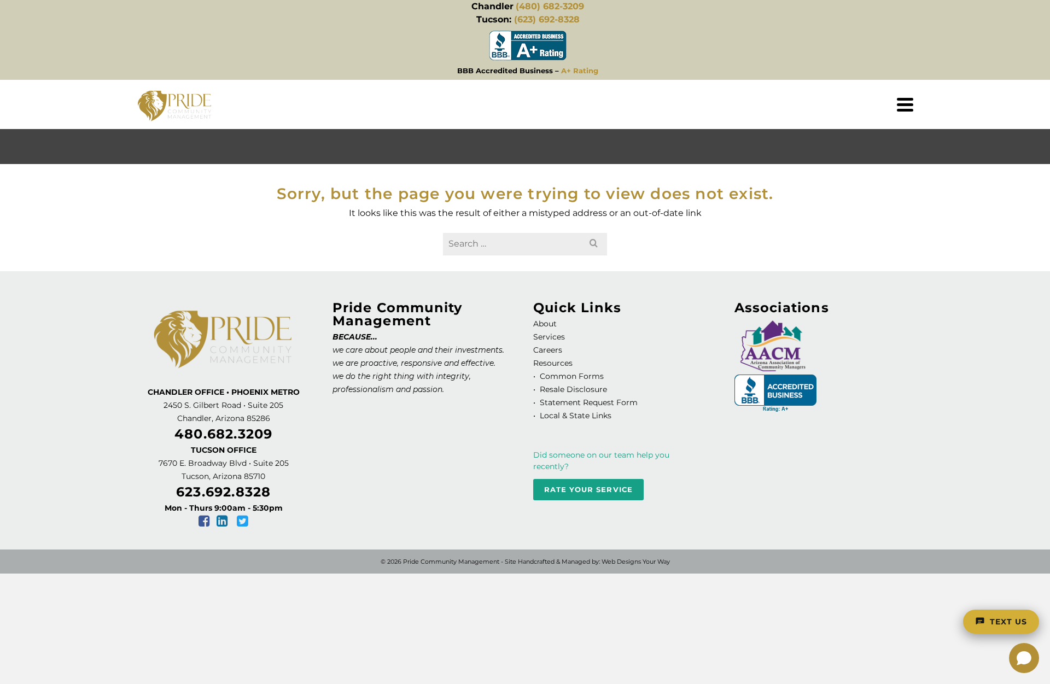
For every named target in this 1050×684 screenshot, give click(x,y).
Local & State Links (574, 415)
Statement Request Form (589, 402)
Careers (547, 350)
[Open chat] (1024, 658)
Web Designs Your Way (636, 561)
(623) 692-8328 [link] (547, 19)
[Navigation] (905, 104)
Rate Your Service (588, 489)
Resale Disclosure (572, 389)
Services (549, 337)
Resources (553, 363)
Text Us (1008, 622)
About (545, 324)
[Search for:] (525, 243)
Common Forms (572, 376)
